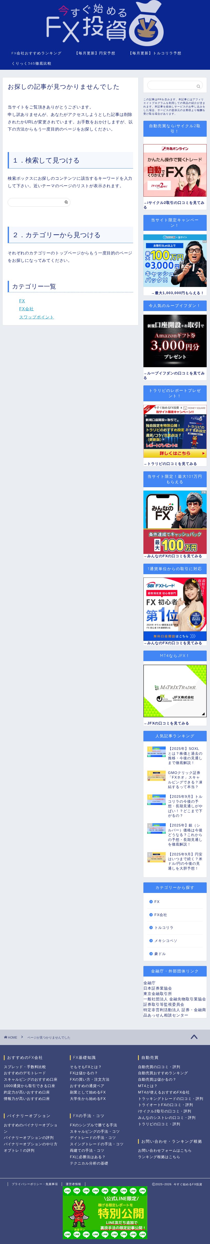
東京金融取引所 (157, 993)
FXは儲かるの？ (84, 1073)
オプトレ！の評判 (19, 1150)
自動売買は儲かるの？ (157, 1079)
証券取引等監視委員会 (163, 1004)
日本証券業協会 (157, 988)
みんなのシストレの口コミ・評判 (167, 1118)
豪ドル (160, 954)
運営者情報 (73, 1184)
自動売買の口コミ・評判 (159, 1067)
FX (22, 301)
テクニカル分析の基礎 (89, 1163)
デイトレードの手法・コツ (93, 1138)
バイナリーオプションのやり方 (31, 1144)
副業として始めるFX (88, 1092)
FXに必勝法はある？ (88, 1157)
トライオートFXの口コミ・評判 (165, 1105)
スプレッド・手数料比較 (25, 1067)
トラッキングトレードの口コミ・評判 (170, 1099)
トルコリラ (164, 928)
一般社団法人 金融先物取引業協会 (174, 999)
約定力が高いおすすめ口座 (27, 1092)
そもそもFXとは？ (86, 1067)
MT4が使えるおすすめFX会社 (164, 1092)
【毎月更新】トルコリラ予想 (155, 53)
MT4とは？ (148, 1086)
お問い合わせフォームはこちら (165, 1150)
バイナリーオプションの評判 (29, 1138)
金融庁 (149, 983)
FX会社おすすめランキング (37, 53)
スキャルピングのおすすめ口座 (31, 1079)
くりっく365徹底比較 (32, 63)
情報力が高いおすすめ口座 (27, 1099)
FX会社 (26, 309)
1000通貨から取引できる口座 (29, 1086)
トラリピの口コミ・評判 (159, 1124)
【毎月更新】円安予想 (95, 53)
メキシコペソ (165, 941)
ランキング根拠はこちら (159, 1157)
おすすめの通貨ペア (87, 1086)
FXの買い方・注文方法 (90, 1079)
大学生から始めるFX (88, 1099)
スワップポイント (36, 317)
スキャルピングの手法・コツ (95, 1131)
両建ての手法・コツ (87, 1150)
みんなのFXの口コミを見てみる (174, 556)
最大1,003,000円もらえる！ (179, 293)
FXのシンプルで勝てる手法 (93, 1125)
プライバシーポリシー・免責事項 (35, 1184)
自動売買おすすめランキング (163, 1073)
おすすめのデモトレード (25, 1073)
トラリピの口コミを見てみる (172, 464)
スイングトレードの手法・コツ (97, 1144)
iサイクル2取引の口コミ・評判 (164, 1111)
